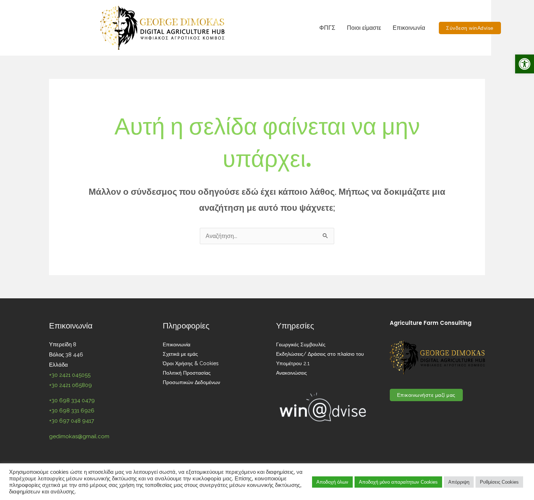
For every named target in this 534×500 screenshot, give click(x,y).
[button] (524, 64)
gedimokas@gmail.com (79, 436)
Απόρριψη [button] (458, 482)
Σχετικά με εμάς (180, 354)
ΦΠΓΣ (327, 27)
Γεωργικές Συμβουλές (300, 344)
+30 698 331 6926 (71, 410)
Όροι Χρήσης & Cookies (191, 363)
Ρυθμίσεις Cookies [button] (499, 482)
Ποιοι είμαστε (364, 27)
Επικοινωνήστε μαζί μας (426, 395)
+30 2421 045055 (69, 375)
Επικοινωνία (409, 27)
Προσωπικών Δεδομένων (191, 382)
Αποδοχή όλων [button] (332, 482)
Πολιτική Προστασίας (187, 373)
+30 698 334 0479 (72, 400)
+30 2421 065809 (70, 385)
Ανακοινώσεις (291, 373)
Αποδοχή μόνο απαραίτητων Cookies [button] (398, 482)
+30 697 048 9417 (71, 421)
